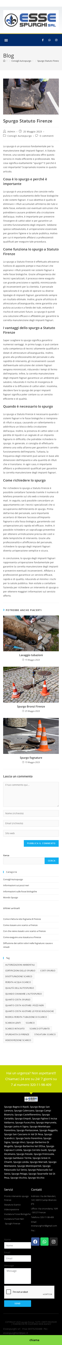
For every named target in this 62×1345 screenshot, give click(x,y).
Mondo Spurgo (10, 897)
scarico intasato (14, 1028)
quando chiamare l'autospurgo (23, 993)
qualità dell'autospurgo (19, 988)
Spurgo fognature (31, 758)
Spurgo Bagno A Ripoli (16, 1106)
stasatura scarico (45, 1034)
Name (7, 1239)
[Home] (4, 60)
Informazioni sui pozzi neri (16, 885)
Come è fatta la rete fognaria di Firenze (22, 918)
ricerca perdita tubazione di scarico (26, 1017)
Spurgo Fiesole (24, 1154)
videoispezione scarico (18, 1040)
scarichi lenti (13, 1022)
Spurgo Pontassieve (27, 1130)
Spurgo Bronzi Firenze (31, 706)
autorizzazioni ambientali (20, 964)
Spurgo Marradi (38, 1161)
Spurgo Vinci (18, 1142)
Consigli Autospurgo (19, 135)
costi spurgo (47, 970)
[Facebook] (35, 1241)
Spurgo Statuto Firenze (48, 60)
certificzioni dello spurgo (20, 970)
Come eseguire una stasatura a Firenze (22, 937)
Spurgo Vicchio (18, 1177)
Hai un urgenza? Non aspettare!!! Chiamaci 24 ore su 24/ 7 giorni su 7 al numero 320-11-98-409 (31, 1079)
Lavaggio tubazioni (31, 655)
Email (7, 1252)
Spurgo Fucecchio (25, 1122)
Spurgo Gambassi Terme (17, 1158)
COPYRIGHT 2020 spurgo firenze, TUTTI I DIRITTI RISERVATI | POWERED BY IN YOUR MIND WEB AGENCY (31, 1323)
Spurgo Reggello (48, 1130)
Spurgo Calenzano (24, 1110)
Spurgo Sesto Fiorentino (29, 1138)
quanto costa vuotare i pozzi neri (24, 1005)
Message (9, 1265)
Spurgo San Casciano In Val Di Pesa (23, 1134)
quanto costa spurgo (17, 999)
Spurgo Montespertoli (29, 1165)
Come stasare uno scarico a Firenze (20, 925)
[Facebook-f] (42, 40)
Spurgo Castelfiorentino (28, 1114)
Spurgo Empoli (23, 1118)
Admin (11, 131)
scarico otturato (40, 1028)
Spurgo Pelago (19, 1173)
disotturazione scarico (18, 976)
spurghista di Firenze (17, 1034)
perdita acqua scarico (18, 982)
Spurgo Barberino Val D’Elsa (29, 1146)
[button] (6, 40)
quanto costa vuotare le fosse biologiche (29, 1011)
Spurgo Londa (21, 1161)
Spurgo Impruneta (46, 1122)
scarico (30, 1022)
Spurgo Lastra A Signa (16, 1126)
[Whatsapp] (49, 40)
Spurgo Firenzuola (44, 1154)
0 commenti (47, 135)
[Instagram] (56, 40)
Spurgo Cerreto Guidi (35, 1150)
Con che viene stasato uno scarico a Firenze (24, 931)
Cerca (6, 855)
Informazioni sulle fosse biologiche (20, 891)
